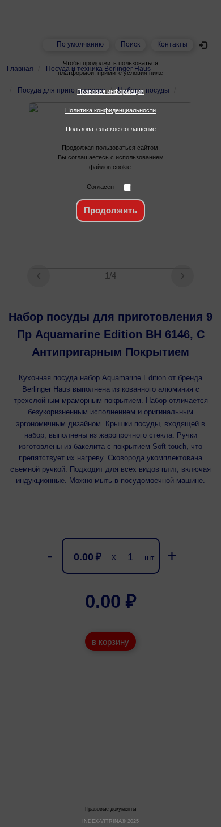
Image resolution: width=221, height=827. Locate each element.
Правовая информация (110, 91)
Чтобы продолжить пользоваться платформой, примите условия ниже (110, 68)
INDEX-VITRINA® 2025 (110, 821)
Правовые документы (110, 809)
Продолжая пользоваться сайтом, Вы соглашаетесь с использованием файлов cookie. (111, 157)
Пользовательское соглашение (111, 128)
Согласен (100, 186)
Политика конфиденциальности (110, 110)
